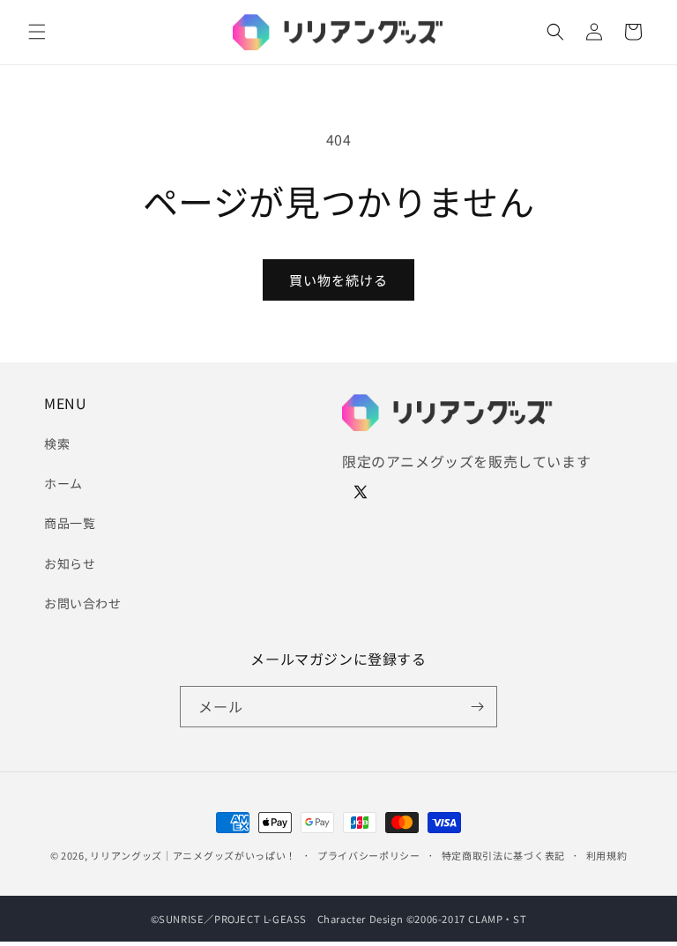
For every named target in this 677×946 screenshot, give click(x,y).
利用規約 (607, 855)
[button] (37, 31)
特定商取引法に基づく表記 (503, 855)
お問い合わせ (83, 603)
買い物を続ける (338, 280)
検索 (57, 443)
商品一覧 (69, 523)
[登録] (477, 706)
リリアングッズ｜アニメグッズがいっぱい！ (193, 855)
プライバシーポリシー (368, 855)
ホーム (63, 483)
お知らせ (69, 563)
